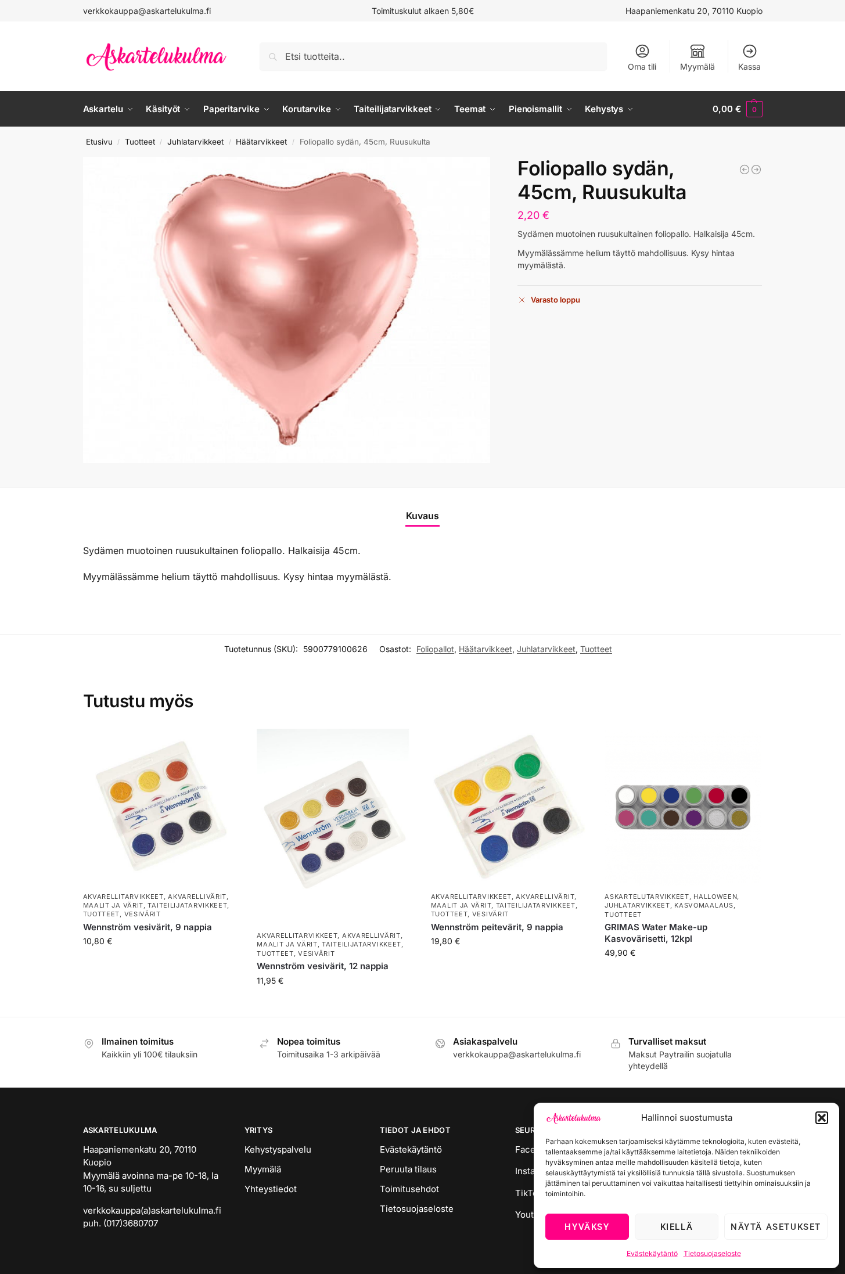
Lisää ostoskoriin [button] (161, 965)
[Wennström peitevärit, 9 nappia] (509, 807)
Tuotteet (140, 141)
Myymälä (697, 66)
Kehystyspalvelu (277, 1149)
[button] (822, 1118)
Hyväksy (586, 1227)
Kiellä (676, 1227)
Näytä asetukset (776, 1227)
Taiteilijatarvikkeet (187, 905)
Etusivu (99, 141)
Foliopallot (435, 649)
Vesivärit (142, 914)
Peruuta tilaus (408, 1169)
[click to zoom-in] (287, 310)
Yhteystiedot (270, 1188)
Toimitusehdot (409, 1188)
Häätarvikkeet (261, 141)
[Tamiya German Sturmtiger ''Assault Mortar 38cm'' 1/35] (744, 169)
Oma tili (642, 66)
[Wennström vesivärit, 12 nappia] (335, 826)
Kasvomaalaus (703, 905)
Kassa (749, 66)
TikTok (528, 1193)
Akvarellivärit (197, 896)
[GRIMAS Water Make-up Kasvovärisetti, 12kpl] (683, 807)
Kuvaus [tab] (422, 515)
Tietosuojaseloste (712, 1253)
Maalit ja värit (113, 905)
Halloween (715, 896)
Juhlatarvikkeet (195, 141)
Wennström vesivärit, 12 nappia (323, 965)
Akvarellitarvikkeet (123, 896)
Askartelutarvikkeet (647, 896)
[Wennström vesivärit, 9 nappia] (161, 807)
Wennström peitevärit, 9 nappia (497, 927)
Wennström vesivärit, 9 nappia (147, 927)
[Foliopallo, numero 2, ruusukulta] (756, 169)
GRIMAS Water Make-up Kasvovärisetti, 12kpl (656, 933)
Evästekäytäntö (652, 1253)
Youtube (532, 1214)
